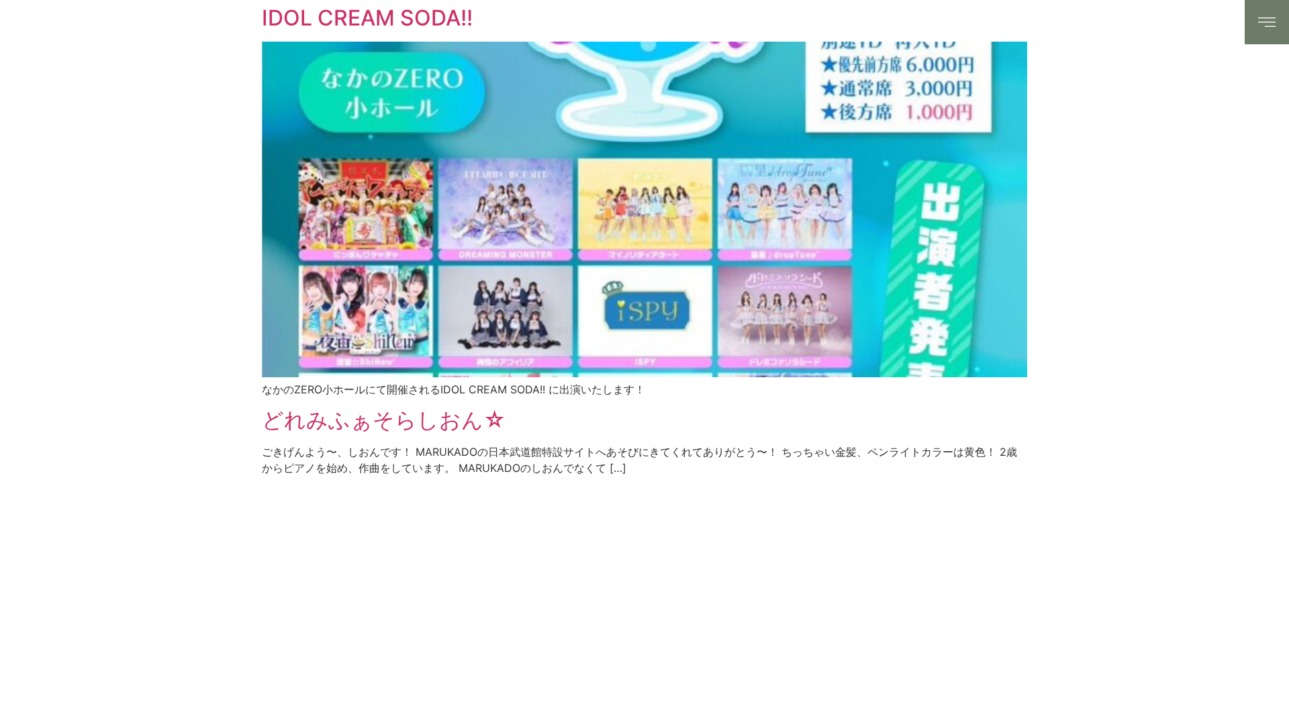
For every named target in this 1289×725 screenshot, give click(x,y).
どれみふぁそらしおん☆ (384, 420)
